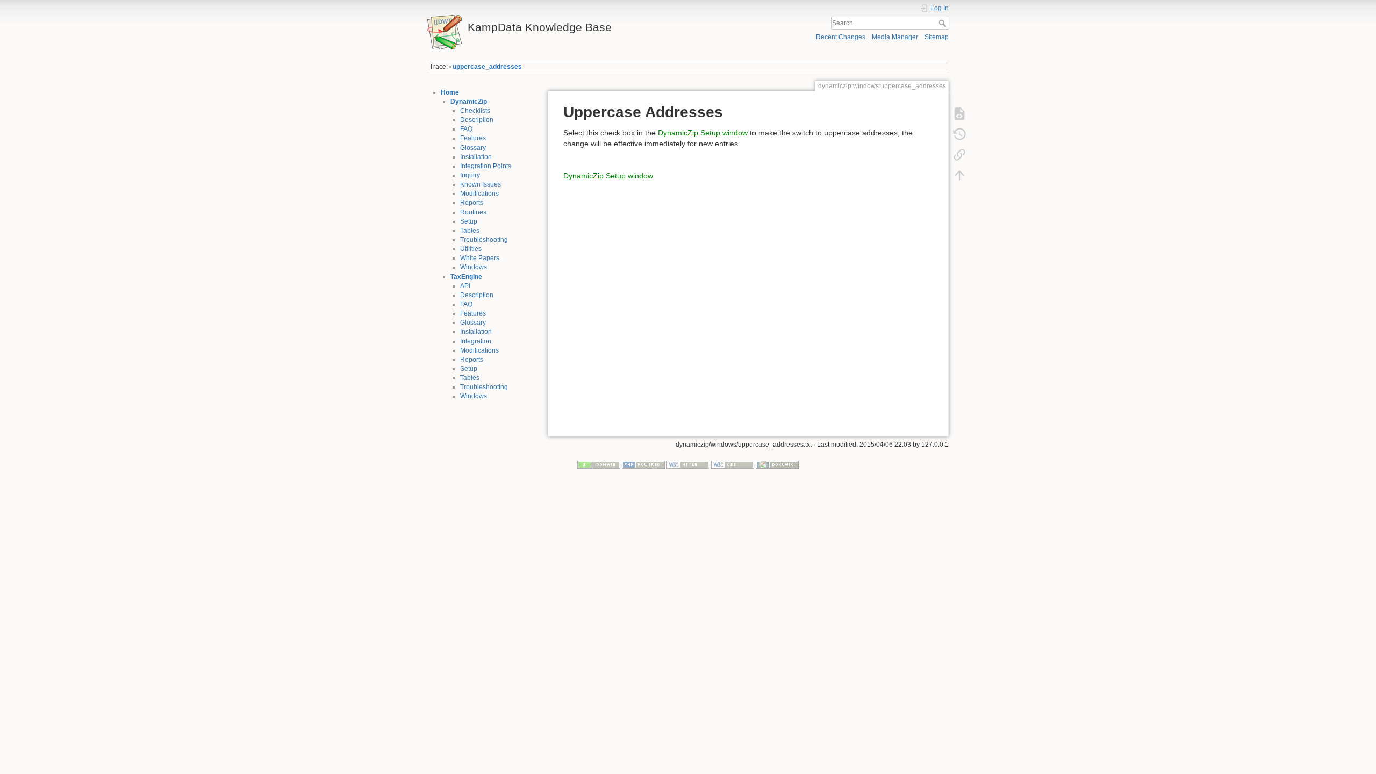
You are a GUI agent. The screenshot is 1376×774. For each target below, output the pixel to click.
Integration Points (485, 166)
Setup (468, 221)
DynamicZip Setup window (703, 132)
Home (450, 92)
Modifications (479, 193)
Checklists (475, 110)
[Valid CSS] (732, 464)
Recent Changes (840, 37)
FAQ (466, 129)
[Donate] (598, 464)
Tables (469, 230)
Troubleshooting (484, 239)
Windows (473, 267)
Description (476, 120)
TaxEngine (466, 277)
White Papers (479, 258)
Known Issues (480, 184)
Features (473, 138)
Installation (476, 157)
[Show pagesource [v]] (959, 114)
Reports (471, 202)
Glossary (473, 148)
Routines (473, 212)
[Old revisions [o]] (959, 134)
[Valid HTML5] (688, 464)
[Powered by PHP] (643, 464)
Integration (475, 341)
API (465, 286)
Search (943, 23)
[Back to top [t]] (959, 175)
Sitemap (936, 37)
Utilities (471, 249)
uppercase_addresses (487, 66)
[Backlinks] (959, 155)
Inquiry (470, 175)
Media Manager (895, 37)
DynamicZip (468, 101)
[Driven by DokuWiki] (777, 464)
